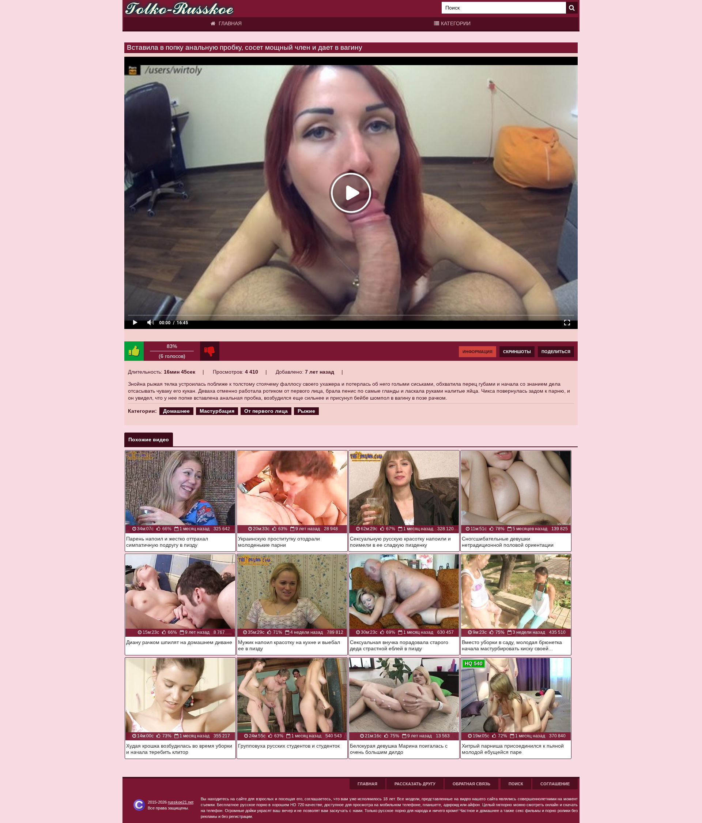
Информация (477, 351)
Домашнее (176, 411)
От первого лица (266, 411)
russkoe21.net (180, 802)
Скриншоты (517, 351)
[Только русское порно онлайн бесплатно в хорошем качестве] (179, 8)
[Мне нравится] (134, 351)
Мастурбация (217, 411)
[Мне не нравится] (209, 351)
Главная (229, 23)
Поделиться (555, 351)
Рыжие (306, 411)
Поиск (516, 784)
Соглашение (555, 784)
